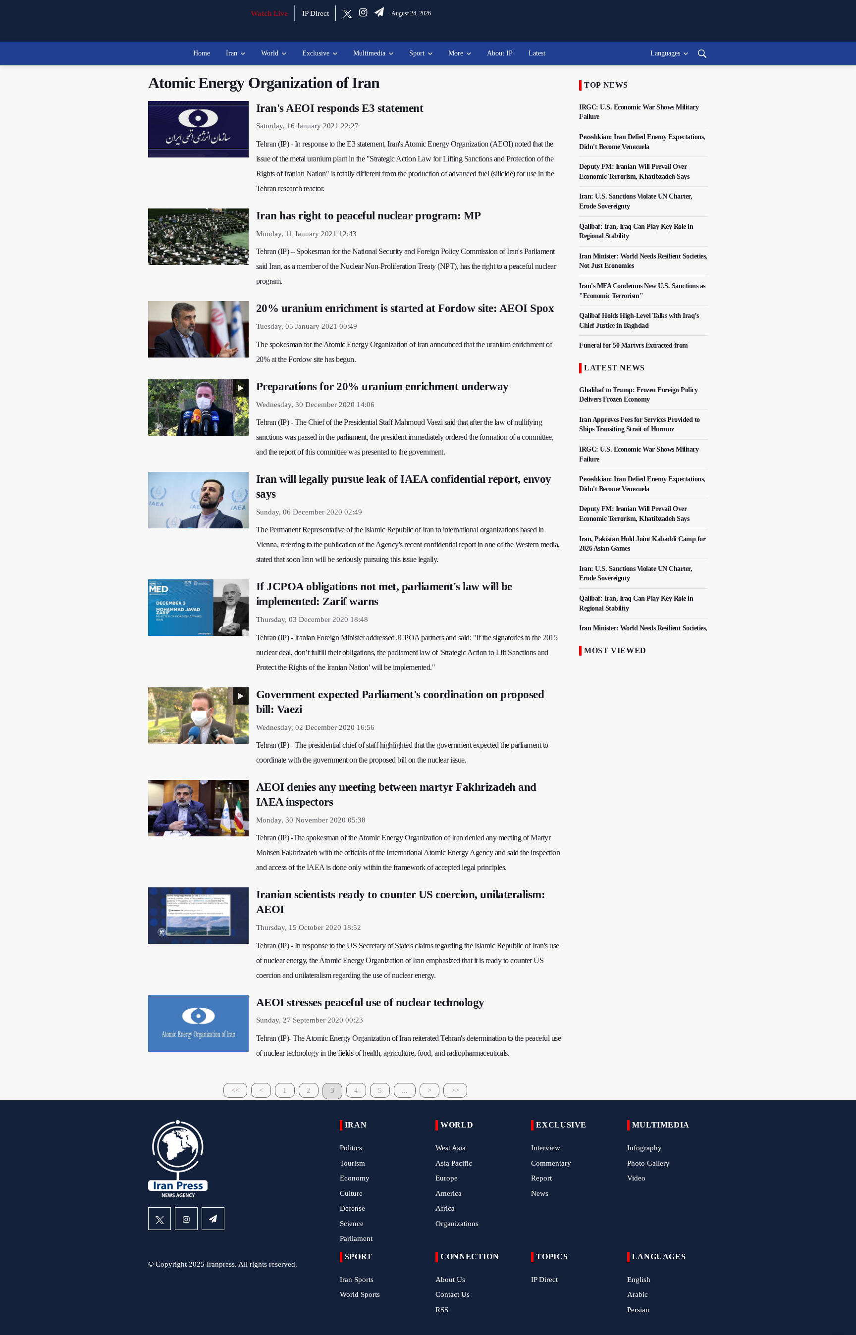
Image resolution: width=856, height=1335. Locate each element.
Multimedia (369, 53)
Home (201, 53)
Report (541, 1178)
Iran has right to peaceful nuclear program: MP (368, 215)
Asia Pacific (453, 1163)
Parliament (356, 1238)
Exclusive (315, 53)
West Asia (450, 1148)
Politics (351, 1148)
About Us (450, 1280)
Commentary (551, 1163)
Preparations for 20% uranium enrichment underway (382, 386)
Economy (355, 1178)
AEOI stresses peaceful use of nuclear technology (370, 1002)
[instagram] (363, 13)
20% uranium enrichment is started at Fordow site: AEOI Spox (405, 308)
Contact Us (452, 1294)
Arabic (637, 1294)
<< (235, 1090)
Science (352, 1224)
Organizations (457, 1224)
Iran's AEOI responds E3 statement (340, 108)
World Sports (360, 1294)
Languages (665, 53)
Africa (445, 1208)
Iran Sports (357, 1280)
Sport (417, 53)
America (448, 1193)
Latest (537, 53)
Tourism (352, 1163)
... (405, 1090)
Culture (351, 1193)
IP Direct (315, 13)
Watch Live (269, 13)
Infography (644, 1148)
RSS (441, 1310)
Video (636, 1178)
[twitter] (347, 13)
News (539, 1193)
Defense (352, 1208)
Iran (231, 53)
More (455, 53)
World (269, 53)
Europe (446, 1178)
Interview (545, 1148)
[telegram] (379, 13)
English (638, 1280)
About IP (500, 53)
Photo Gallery (648, 1163)
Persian (638, 1310)
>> (455, 1090)
